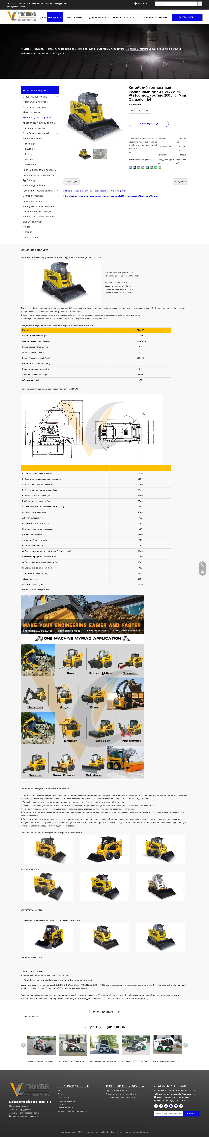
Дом (59, 1091)
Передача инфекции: (166, 161)
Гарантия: (162, 138)
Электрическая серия (34, 128)
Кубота (28, 154)
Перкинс (27, 232)
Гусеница (30, 144)
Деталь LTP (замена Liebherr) (38, 216)
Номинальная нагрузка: (140, 159)
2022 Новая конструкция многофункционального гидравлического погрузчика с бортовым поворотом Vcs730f (104, 1061)
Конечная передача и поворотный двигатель (41, 170)
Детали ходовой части (34, 185)
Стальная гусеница (33, 196)
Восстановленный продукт (37, 211)
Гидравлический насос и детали (39, 175)
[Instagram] (171, 1106)
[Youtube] (166, 1106)
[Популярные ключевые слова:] (200, 3)
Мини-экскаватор (32, 112)
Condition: (162, 155)
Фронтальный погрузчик (35, 102)
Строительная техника (35, 97)
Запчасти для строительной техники (123, 1094)
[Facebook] (156, 1106)
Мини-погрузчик (119, 191)
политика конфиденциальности (72, 1111)
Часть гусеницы (31, 237)
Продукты (62, 1094)
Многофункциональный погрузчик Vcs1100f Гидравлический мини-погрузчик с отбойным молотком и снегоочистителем (167, 1061)
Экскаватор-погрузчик (34, 107)
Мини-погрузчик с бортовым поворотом (41, 117)
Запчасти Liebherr (32, 222)
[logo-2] (30, 1090)
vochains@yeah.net (59, 3)
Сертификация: (165, 146)
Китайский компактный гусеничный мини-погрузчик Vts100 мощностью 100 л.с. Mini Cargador (112, 196)
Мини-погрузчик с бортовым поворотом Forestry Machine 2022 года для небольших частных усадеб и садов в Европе (41, 1061)
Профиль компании (67, 1101)
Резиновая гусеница (33, 201)
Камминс (30, 149)
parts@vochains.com (16, 6)
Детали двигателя (32, 138)
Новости (61, 1104)
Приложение (63, 1097)
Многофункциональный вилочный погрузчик (41, 123)
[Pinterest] (176, 1106)
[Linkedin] (161, 1106)
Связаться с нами (66, 1108)
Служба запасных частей (36, 133)
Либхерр (29, 159)
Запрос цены (146, 123)
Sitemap (144, 1132)
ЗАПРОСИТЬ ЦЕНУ (186, 18)
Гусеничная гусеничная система (40, 191)
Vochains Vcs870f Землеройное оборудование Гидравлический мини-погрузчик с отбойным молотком (73, 1061)
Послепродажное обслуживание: (132, 145)
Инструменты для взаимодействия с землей (41, 206)
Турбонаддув (30, 180)
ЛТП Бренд (31, 164)
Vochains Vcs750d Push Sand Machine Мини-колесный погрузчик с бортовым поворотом (136, 1061)
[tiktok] (181, 1106)
